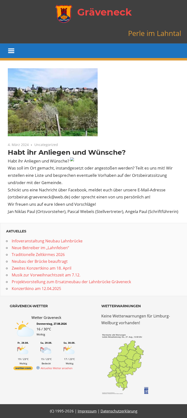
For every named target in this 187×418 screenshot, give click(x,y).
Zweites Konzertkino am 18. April (41, 268)
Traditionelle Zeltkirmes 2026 (38, 254)
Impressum (87, 411)
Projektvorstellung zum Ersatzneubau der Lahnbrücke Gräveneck (71, 281)
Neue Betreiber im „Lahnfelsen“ (40, 247)
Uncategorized (46, 144)
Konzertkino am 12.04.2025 (36, 288)
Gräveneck (104, 12)
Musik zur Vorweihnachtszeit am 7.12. (46, 275)
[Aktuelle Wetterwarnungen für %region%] (126, 393)
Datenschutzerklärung (119, 411)
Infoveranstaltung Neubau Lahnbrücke (47, 241)
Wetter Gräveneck (46, 317)
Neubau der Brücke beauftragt (40, 261)
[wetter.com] (23, 369)
